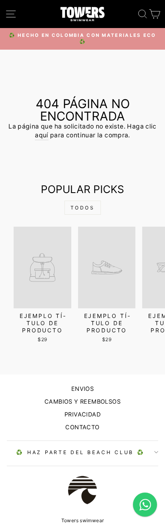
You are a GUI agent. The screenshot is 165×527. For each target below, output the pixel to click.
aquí (41, 135)
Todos (82, 208)
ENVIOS (82, 388)
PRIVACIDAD (82, 414)
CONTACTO (82, 427)
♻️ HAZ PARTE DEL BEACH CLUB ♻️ (80, 452)
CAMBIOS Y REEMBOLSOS (82, 401)
